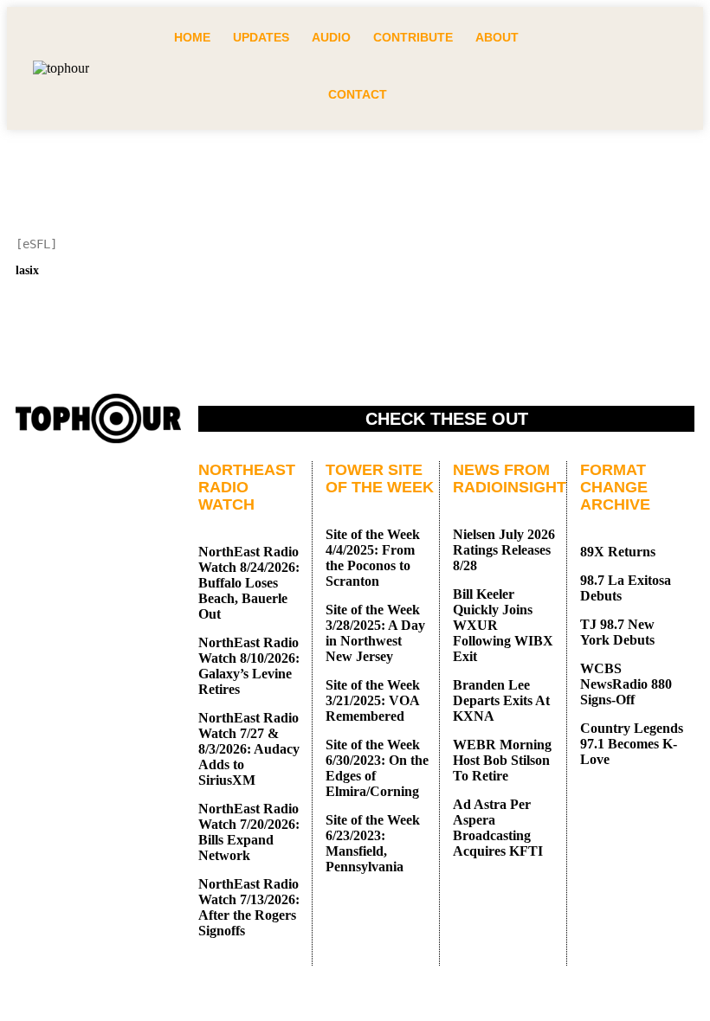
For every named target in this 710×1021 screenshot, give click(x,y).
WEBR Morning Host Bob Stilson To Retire (502, 760)
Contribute (413, 37)
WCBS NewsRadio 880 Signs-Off (626, 684)
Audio (331, 37)
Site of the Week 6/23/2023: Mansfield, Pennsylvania (373, 843)
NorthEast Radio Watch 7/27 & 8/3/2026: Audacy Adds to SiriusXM (249, 748)
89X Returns (617, 551)
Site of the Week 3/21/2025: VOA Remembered (373, 700)
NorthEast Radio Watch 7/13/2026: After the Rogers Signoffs (249, 907)
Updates (261, 37)
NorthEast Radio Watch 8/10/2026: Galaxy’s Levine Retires (249, 666)
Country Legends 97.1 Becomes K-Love (631, 744)
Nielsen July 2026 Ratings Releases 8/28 (504, 550)
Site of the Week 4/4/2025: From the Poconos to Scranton (373, 557)
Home (192, 37)
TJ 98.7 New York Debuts (617, 632)
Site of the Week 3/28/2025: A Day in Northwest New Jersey (375, 633)
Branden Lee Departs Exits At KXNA (501, 700)
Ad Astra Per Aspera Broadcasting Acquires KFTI (498, 827)
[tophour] (61, 68)
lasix (27, 270)
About (497, 37)
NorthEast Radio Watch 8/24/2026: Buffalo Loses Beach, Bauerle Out (249, 582)
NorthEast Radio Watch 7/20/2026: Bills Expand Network (249, 832)
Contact (357, 94)
